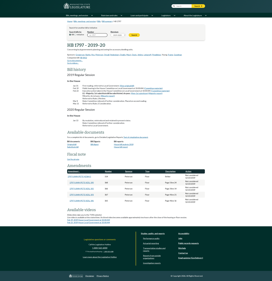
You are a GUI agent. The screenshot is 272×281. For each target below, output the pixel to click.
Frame (170, 55)
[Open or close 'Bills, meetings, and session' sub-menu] (92, 15)
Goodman (178, 55)
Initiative (80, 34)
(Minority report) (108, 96)
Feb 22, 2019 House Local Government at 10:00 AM (88, 222)
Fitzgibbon (156, 55)
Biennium (114, 32)
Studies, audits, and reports (153, 233)
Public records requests (188, 243)
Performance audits (151, 238)
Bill (72, 34)
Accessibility (183, 233)
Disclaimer (89, 276)
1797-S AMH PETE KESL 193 (81, 194)
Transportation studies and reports (154, 249)
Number (90, 32)
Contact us (183, 253)
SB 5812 (83, 57)
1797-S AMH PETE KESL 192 (81, 188)
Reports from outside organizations (152, 256)
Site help (182, 248)
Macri (128, 55)
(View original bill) (127, 86)
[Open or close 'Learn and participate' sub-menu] (152, 15)
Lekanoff (147, 55)
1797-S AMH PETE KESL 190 (81, 182)
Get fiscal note (73, 159)
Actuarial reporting (151, 243)
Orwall (106, 55)
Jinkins (140, 55)
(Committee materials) (153, 88)
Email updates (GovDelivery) (190, 258)
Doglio (123, 55)
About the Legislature (193, 15)
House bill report (121, 147)
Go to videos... (73, 63)
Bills (99, 21)
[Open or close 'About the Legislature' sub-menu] (206, 15)
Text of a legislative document (135, 137)
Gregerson (80, 55)
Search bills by (75, 32)
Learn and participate (139, 15)
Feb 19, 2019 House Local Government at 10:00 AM (88, 220)
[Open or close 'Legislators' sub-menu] (174, 15)
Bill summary (107, 21)
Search (197, 6)
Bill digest (95, 144)
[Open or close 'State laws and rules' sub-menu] (121, 15)
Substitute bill (73, 147)
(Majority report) (155, 93)
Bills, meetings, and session (77, 15)
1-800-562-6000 (99, 248)
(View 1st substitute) (139, 93)
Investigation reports (152, 263)
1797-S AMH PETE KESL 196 (81, 201)
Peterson (99, 55)
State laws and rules (109, 15)
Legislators (166, 15)
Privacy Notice (103, 276)
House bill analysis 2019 (123, 144)
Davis (134, 55)
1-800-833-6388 (108, 251)
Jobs (180, 238)
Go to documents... (75, 60)
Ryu (93, 55)
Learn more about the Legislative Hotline (100, 257)
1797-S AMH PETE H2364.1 (79, 176)
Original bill (71, 144)
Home (69, 21)
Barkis (88, 55)
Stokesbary (114, 55)
